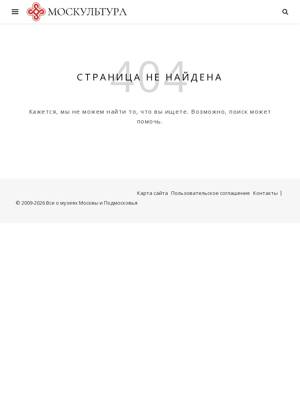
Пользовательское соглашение (210, 192)
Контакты (265, 192)
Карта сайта (152, 192)
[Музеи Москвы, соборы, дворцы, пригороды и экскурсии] (75, 11)
